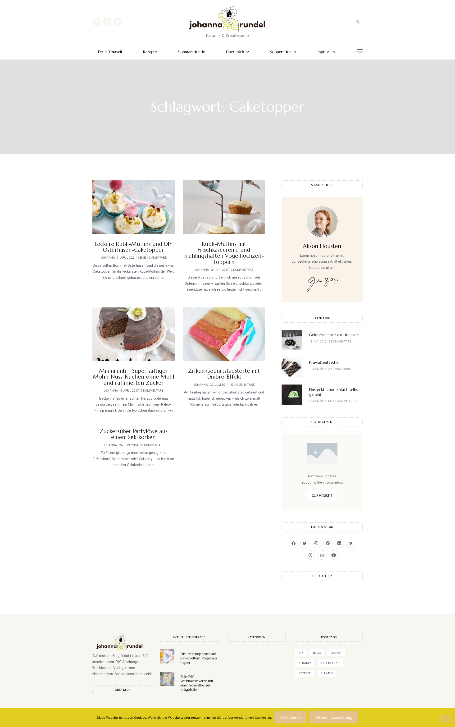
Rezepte (150, 52)
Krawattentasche (323, 362)
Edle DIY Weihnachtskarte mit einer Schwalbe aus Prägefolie (196, 683)
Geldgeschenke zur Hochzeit (334, 334)
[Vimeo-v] (350, 543)
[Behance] (322, 555)
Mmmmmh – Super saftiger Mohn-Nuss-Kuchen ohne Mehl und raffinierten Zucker (133, 376)
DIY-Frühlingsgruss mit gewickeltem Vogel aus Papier (198, 658)
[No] (445, 718)
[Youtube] (333, 555)
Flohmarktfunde (191, 52)
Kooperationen (283, 52)
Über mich (235, 52)
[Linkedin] (339, 543)
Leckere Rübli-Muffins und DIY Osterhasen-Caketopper (134, 247)
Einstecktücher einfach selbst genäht (334, 391)
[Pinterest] (117, 22)
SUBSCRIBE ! (322, 495)
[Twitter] (304, 543)
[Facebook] (96, 22)
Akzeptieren (290, 717)
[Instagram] (107, 22)
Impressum (326, 52)
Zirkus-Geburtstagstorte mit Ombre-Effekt (224, 373)
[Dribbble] (310, 555)
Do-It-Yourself (110, 52)
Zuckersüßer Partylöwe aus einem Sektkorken (134, 434)
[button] (358, 22)
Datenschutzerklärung (333, 717)
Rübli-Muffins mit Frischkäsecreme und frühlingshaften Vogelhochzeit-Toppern (224, 253)
